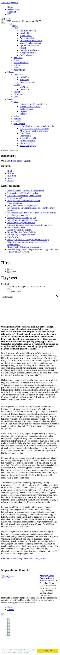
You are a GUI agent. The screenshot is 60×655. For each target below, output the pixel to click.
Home (10, 7)
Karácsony (24, 79)
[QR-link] (2, 615)
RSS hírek (18, 57)
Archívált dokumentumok (31, 40)
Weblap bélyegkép (28, 145)
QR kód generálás (27, 141)
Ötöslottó (18, 92)
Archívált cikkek (27, 38)
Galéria (17, 84)
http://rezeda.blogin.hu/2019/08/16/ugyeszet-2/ (27, 558)
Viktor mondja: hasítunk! (31, 43)
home (13, 161)
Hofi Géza (24, 77)
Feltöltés (17, 119)
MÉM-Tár (24, 87)
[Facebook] (8, 632)
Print (9, 289)
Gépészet (23, 111)
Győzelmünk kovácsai (29, 45)
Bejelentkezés (13, 9)
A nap (16, 60)
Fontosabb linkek (21, 62)
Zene (16, 97)
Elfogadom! (48, 650)
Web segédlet (19, 123)
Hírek (16, 28)
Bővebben (27, 652)
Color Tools (25, 133)
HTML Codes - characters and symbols (37, 126)
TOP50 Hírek (26, 36)
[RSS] (8, 635)
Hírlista (10, 173)
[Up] (8, 626)
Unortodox (24, 89)
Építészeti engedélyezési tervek (33, 104)
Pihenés (10, 72)
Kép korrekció (26, 143)
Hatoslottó (18, 94)
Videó (16, 116)
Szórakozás (18, 75)
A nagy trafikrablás (28, 53)
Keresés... (5, 150)
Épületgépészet (26, 109)
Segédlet (23, 114)
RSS (9, 14)
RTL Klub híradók (28, 31)
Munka (10, 99)
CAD (16, 101)
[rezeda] (36, 478)
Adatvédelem (19, 70)
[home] (8, 629)
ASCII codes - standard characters (34, 128)
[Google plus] (8, 620)
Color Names (25, 136)
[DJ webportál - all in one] (5, 19)
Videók (17, 65)
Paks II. (23, 48)
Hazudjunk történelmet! (30, 50)
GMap (16, 67)
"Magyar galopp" (27, 82)
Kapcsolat (11, 12)
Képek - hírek (26, 33)
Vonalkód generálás (28, 138)
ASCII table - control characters (34, 131)
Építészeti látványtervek (30, 106)
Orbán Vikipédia (27, 55)
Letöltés (17, 121)
